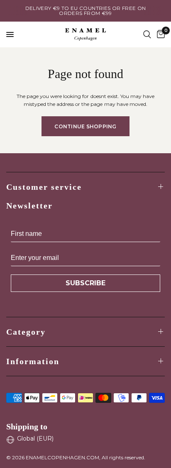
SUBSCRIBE (85, 283)
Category (26, 331)
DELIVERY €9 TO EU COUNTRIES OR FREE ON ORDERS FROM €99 (85, 10)
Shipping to (26, 426)
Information (32, 361)
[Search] (147, 34)
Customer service (44, 186)
